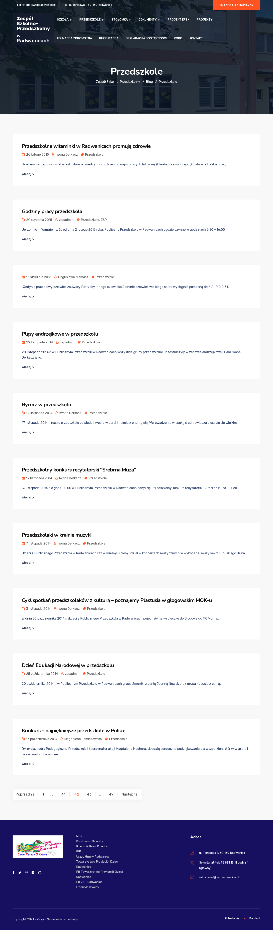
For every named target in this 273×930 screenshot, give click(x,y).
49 (111, 794)
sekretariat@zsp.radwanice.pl (36, 5)
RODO (178, 38)
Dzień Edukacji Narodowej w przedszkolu (68, 665)
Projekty (204, 19)
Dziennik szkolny (87, 887)
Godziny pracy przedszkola (52, 211)
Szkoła (63, 19)
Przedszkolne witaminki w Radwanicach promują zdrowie (86, 146)
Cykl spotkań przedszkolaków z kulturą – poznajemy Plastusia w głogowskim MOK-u (117, 600)
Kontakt (196, 38)
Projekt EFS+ (178, 19)
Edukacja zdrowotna (74, 38)
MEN (79, 836)
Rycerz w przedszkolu (46, 404)
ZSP (104, 220)
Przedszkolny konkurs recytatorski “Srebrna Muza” (79, 469)
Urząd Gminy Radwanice (93, 856)
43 (89, 794)
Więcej (26, 174)
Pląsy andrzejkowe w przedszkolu (60, 333)
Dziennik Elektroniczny (236, 5)
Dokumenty (147, 19)
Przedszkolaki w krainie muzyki (56, 535)
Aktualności (232, 918)
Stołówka (119, 19)
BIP (78, 851)
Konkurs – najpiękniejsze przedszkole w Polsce (73, 730)
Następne (129, 794)
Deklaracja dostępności (146, 38)
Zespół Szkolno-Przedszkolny (33, 23)
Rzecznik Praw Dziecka (92, 846)
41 (63, 794)
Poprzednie (25, 794)
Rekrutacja (109, 38)
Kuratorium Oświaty (89, 841)
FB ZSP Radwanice (89, 882)
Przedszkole (90, 19)
